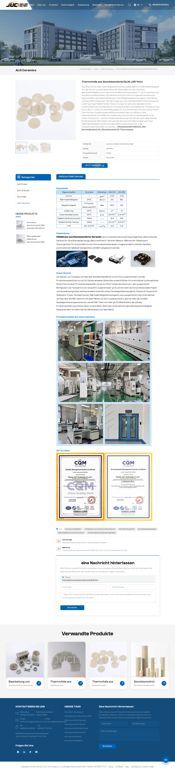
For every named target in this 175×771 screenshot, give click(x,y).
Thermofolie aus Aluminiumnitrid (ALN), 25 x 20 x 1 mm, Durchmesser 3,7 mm (21, 681)
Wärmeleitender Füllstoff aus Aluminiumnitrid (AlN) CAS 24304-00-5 (36, 239)
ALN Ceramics (107, 69)
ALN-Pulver (22, 184)
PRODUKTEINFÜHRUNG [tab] (71, 176)
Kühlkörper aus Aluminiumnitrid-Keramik (100, 529)
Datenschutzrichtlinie (142, 767)
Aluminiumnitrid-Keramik (75, 732)
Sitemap (119, 767)
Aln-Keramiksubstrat (126, 529)
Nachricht (96, 5)
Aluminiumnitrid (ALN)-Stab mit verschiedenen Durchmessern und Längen (146, 681)
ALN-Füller (22, 197)
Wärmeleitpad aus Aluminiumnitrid (71, 533)
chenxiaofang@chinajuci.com (32, 722)
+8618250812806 (160, 5)
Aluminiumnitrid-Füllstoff (75, 724)
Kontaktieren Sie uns (114, 5)
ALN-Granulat (23, 190)
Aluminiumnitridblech (73, 529)
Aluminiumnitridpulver (74, 712)
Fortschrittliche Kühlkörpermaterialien (101, 533)
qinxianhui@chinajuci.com (56, 722)
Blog (111, 767)
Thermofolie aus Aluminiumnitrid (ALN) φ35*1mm (80, 580)
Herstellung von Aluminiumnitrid (78, 716)
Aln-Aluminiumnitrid (73, 737)
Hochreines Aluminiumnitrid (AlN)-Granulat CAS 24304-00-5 (36, 225)
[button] (172, 665)
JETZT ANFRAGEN (93, 165)
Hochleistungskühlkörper (147, 529)
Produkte (53, 5)
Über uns (42, 5)
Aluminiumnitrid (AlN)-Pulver (76, 728)
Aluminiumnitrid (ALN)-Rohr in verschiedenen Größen (102, 681)
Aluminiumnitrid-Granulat (75, 720)
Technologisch (67, 5)
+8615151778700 (44, 728)
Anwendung (83, 5)
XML (127, 767)
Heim (32, 5)
